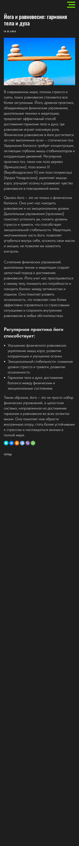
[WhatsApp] (33, 443)
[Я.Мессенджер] (6, 443)
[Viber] (27, 443)
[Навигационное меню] (71, 5)
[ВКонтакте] (11, 443)
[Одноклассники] (17, 443)
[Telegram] (22, 443)
